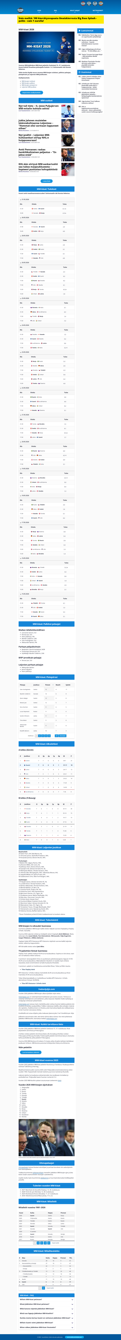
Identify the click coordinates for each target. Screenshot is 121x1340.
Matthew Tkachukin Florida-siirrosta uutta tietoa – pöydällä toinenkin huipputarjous (91, 64)
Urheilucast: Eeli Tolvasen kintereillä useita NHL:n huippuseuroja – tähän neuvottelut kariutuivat (90, 86)
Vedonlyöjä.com (24, 997)
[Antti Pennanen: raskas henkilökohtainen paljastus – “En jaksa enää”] (68, 154)
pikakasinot (44, 1178)
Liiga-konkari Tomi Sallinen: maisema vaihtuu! (91, 102)
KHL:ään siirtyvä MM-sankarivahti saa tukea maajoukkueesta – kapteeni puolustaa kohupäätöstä (38, 166)
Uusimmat (86, 72)
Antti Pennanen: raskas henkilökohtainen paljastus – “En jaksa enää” (37, 152)
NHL (55, 10)
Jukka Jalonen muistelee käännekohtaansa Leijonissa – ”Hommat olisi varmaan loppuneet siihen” (38, 124)
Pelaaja (22, 685)
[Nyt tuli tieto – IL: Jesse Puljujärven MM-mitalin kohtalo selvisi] (68, 111)
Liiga (39, 10)
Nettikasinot (98, 10)
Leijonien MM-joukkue (29, 87)
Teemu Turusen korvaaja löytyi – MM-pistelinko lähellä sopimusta (92, 56)
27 (56, 736)
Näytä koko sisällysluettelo (31, 93)
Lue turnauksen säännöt (30, 1052)
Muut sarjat (75, 10)
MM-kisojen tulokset (28, 81)
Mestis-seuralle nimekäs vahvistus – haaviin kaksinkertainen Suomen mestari (90, 43)
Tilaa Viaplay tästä (28, 969)
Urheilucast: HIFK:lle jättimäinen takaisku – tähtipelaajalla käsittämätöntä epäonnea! (92, 95)
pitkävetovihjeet (38, 1173)
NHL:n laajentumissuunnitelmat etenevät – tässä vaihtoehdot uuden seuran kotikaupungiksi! (92, 109)
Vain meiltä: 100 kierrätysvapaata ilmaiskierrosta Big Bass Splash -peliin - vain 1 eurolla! (58, 19)
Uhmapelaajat (23, 1167)
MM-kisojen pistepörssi (29, 85)
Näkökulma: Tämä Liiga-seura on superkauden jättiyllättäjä (92, 36)
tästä (59, 1080)
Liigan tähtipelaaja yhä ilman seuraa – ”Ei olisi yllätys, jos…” (91, 50)
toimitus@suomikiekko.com (74, 1337)
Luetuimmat (87, 30)
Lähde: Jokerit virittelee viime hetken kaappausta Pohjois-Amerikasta (91, 78)
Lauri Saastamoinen (24, 110)
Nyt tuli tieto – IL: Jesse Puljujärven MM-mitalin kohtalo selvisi (39, 107)
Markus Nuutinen (24, 130)
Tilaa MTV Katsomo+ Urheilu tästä (34, 983)
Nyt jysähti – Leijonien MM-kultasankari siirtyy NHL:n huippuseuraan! (34, 137)
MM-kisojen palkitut (28, 83)
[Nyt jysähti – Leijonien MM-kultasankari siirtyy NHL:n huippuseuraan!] (68, 140)
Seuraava (62, 736)
